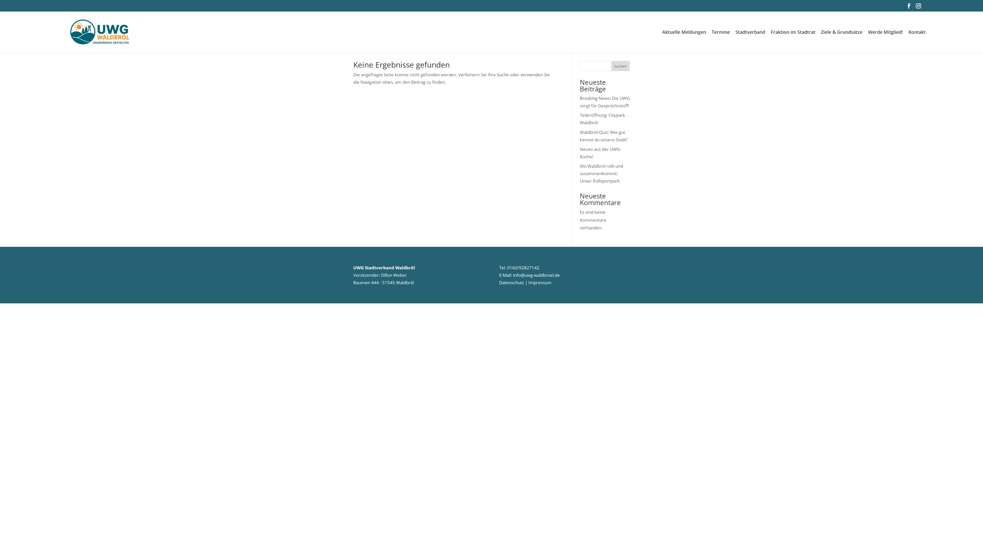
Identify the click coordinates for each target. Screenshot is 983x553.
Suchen (620, 66)
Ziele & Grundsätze (841, 32)
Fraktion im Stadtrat (793, 32)
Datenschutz (511, 282)
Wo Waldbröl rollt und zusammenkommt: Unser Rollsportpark (601, 173)
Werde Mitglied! (885, 32)
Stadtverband (750, 32)
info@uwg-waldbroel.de (536, 275)
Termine (721, 32)
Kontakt (917, 32)
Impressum (539, 282)
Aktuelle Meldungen (684, 32)
